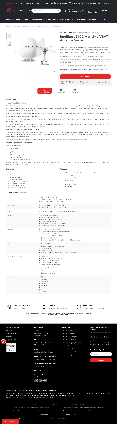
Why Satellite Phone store (78, 404)
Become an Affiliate (71, 414)
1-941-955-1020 (70, 83)
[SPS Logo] (18, 12)
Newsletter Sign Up (97, 350)
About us (54, 404)
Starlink (9, 20)
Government (81, 20)
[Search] (59, 11)
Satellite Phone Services (70, 349)
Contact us (34, 404)
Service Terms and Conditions (96, 411)
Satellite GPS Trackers (69, 340)
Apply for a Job (11, 340)
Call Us (86, 76)
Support (101, 20)
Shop (18, 20)
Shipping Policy (17, 411)
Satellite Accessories (69, 346)
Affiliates (92, 3)
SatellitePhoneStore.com (15, 390)
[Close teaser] (19, 419)
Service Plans (37, 20)
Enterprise (92, 20)
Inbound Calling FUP (68, 355)
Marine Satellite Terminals (83, 32)
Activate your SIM (12, 334)
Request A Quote (66, 20)
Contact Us (92, 12)
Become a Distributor (46, 414)
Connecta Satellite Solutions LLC (47, 390)
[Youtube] (45, 381)
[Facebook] (36, 381)
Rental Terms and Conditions (67, 411)
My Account (106, 3)
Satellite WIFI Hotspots (69, 337)
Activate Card (77, 3)
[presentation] (16, 52)
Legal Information (40, 411)
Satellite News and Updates (71, 352)
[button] (10, 421)
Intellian (74, 32)
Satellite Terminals (68, 334)
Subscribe (101, 360)
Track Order (61, 3)
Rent (26, 20)
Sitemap (9, 337)
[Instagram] (41, 381)
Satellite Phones (67, 331)
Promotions (51, 20)
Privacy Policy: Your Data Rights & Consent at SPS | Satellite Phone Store (31, 407)
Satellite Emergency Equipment (72, 343)
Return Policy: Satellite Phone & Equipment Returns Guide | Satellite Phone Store (83, 407)
